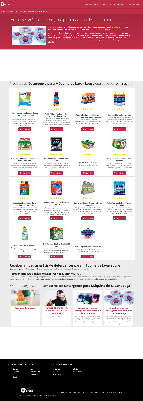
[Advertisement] (71, 65)
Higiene (16, 371)
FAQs (103, 392)
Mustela (58, 374)
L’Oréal (75, 369)
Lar (32, 369)
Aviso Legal (60, 392)
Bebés (15, 377)
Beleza (15, 369)
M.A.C (57, 371)
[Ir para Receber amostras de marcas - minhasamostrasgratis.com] (14, 4)
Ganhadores (135, 4)
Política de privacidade (73, 392)
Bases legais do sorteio (114, 392)
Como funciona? (95, 392)
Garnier (58, 369)
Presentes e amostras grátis (99, 4)
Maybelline (77, 371)
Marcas (121, 4)
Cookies (84, 392)
